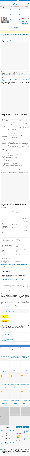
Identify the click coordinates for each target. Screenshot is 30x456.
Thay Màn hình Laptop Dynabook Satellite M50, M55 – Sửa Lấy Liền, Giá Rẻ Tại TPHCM (25, 385)
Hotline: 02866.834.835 (13, 0)
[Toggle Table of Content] (27, 71)
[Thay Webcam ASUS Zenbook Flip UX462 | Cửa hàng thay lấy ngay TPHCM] (5, 378)
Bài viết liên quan (5, 77)
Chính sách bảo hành (26, 437)
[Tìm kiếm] (28, 3)
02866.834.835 (12, 442)
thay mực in (8, 40)
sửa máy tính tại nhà (7, 301)
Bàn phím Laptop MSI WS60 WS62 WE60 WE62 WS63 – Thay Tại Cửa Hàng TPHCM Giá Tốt (5, 400)
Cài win (11, 40)
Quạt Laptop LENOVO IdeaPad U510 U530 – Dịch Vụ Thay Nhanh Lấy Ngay (15, 400)
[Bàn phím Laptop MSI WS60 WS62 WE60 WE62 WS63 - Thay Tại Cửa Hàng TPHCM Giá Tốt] (5, 394)
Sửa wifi (13, 40)
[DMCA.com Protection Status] (18, 436)
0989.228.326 (2, 443)
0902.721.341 (6, 443)
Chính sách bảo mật (26, 430)
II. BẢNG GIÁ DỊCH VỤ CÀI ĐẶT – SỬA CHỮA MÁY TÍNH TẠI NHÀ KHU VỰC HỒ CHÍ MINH (13, 73)
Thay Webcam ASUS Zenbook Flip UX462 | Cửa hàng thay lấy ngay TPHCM (5, 385)
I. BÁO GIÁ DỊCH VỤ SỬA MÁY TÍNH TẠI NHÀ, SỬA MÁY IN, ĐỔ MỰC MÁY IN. (11, 72)
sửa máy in (4, 40)
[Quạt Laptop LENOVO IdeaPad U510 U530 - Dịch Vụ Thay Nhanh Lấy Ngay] (15, 394)
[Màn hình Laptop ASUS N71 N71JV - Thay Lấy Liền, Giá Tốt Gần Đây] (15, 378)
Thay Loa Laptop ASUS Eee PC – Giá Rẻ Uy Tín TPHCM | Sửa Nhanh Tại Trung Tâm (25, 400)
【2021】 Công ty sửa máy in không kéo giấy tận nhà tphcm (10, 311)
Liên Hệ (5, 327)
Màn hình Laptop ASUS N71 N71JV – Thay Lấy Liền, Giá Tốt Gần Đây (15, 384)
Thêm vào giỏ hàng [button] (4, 403)
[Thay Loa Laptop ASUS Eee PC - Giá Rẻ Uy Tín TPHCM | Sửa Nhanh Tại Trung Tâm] (25, 394)
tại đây (13, 438)
